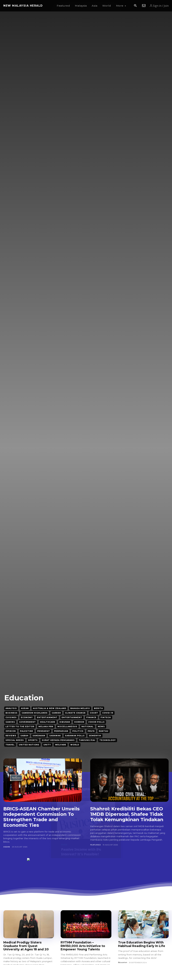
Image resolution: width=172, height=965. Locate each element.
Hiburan (64, 722)
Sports (33, 740)
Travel (10, 744)
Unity (47, 744)
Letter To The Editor (20, 726)
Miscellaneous (67, 726)
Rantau (103, 731)
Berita (98, 708)
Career (56, 713)
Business (11, 713)
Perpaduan (61, 731)
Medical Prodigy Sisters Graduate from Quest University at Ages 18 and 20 (26, 946)
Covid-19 (107, 713)
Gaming (10, 722)
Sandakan (39, 735)
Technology (107, 740)
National (87, 726)
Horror (79, 722)
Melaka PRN (45, 726)
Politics (77, 731)
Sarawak (55, 735)
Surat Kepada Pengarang (58, 740)
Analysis (11, 708)
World (74, 744)
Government (27, 722)
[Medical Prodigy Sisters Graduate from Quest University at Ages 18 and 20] (28, 924)
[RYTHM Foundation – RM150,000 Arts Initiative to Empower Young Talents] (86, 924)
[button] (135, 5)
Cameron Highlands (35, 713)
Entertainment (47, 717)
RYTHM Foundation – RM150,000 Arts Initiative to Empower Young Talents (83, 946)
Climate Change (75, 713)
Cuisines (11, 717)
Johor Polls (96, 722)
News (101, 726)
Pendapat (43, 731)
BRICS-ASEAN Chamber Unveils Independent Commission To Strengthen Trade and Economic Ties (41, 817)
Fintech (106, 717)
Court (94, 713)
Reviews (11, 735)
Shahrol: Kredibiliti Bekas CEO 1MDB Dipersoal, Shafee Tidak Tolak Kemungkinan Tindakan (126, 814)
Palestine (26, 731)
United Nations (29, 744)
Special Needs (15, 740)
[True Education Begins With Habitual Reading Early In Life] (143, 924)
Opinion (11, 731)
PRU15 (91, 731)
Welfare (60, 744)
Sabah (24, 735)
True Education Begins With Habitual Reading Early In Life (141, 944)
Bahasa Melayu (80, 708)
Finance (91, 717)
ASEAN (25, 708)
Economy (27, 717)
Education (122, 962)
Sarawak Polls (75, 735)
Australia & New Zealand (49, 708)
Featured (95, 845)
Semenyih (95, 735)
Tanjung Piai (87, 740)
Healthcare (47, 722)
